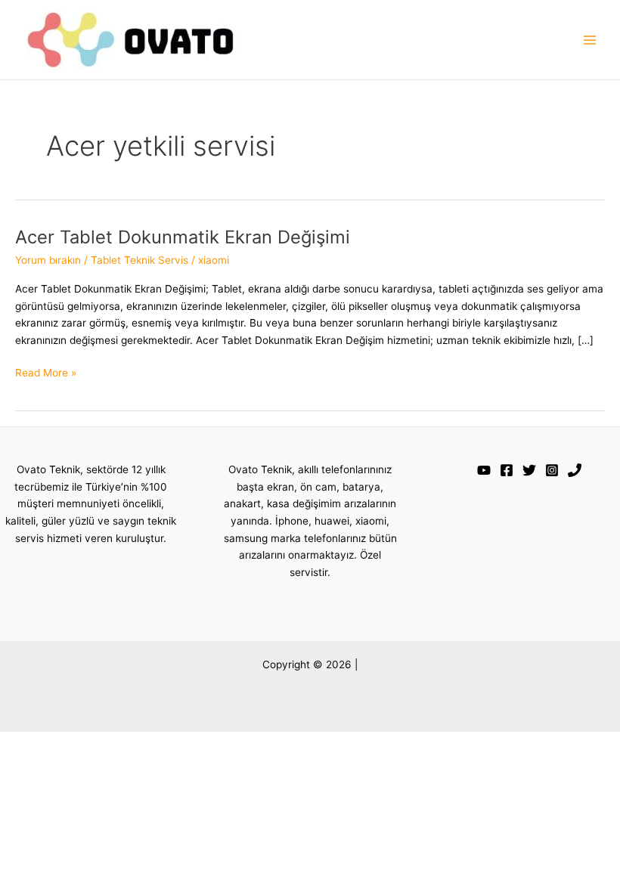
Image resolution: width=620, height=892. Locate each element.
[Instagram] (552, 470)
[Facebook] (506, 470)
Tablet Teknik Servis (139, 260)
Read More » (45, 374)
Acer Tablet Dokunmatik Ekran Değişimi (182, 237)
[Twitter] (529, 470)
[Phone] (574, 470)
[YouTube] (484, 470)
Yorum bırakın (48, 260)
